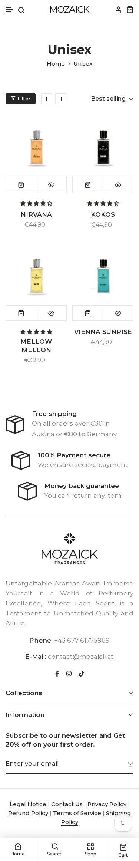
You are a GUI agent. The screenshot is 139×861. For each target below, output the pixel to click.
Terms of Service (77, 813)
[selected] (21, 184)
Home (56, 63)
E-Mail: (35, 656)
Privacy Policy (106, 804)
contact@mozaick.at (81, 656)
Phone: (41, 640)
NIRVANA (36, 214)
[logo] (69, 9)
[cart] (129, 9)
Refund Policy (28, 813)
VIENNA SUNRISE (103, 332)
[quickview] (51, 184)
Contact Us (67, 804)
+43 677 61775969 (82, 640)
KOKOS (103, 214)
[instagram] (69, 673)
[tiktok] (81, 673)
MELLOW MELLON (36, 346)
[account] (118, 9)
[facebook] (57, 673)
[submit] (127, 764)
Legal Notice (28, 804)
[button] (10, 10)
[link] (46, 98)
